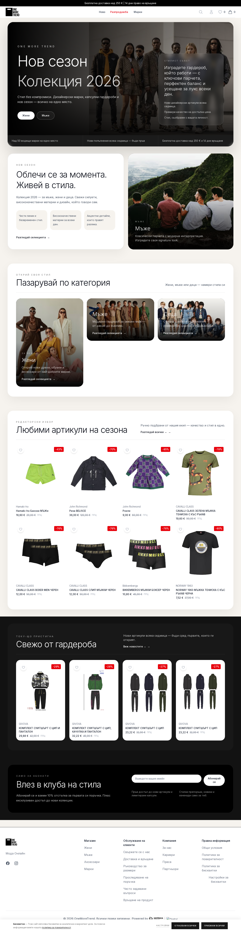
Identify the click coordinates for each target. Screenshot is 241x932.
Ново (102, 11)
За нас (166, 848)
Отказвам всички (185, 925)
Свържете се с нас (136, 852)
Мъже (45, 115)
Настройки (162, 925)
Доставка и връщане (138, 859)
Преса (166, 862)
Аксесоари (92, 862)
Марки (138, 11)
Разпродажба (119, 11)
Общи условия (212, 848)
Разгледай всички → (156, 431)
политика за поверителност (56, 927)
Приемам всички (214, 925)
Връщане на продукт (138, 900)
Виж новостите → (136, 646)
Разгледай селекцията (33, 237)
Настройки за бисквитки (218, 879)
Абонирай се (214, 780)
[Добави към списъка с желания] (20, 450)
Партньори (170, 869)
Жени (26, 115)
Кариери (168, 855)
